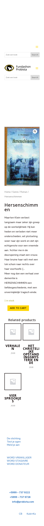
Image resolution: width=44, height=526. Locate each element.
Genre (15, 191)
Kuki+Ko (31, 513)
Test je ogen (14, 441)
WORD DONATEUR (18, 464)
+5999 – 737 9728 (20, 497)
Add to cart (18, 308)
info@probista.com (23, 501)
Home (7, 191)
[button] (35, 131)
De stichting (14, 438)
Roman (23, 191)
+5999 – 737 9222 (19, 492)
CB (20, 513)
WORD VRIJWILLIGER (19, 457)
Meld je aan (13, 444)
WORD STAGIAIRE (17, 460)
